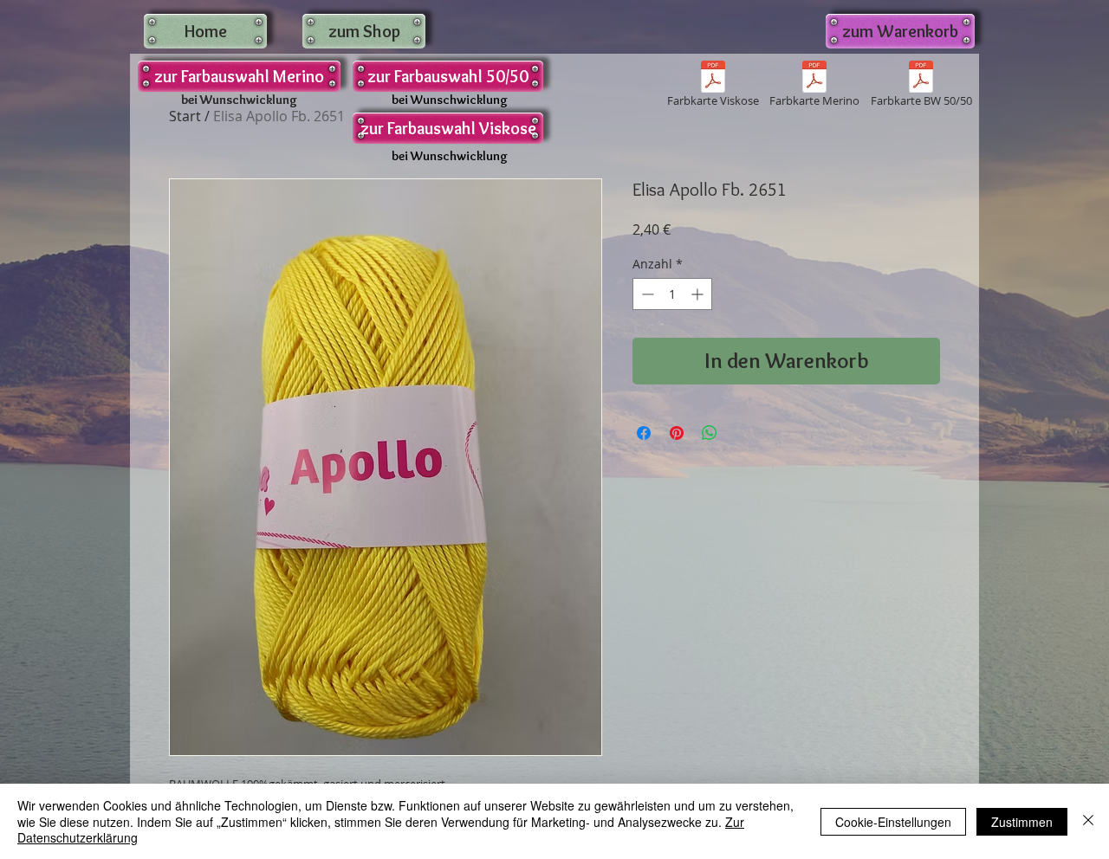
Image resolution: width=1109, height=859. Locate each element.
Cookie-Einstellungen (893, 821)
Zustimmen (1022, 821)
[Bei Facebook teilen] (643, 433)
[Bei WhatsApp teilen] (709, 433)
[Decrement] (646, 294)
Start (185, 116)
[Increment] (699, 294)
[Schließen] (1088, 821)
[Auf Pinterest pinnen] (676, 433)
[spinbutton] (672, 294)
